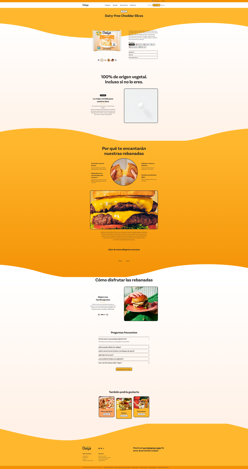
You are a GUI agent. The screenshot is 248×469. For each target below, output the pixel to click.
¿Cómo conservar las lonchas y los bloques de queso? (116, 351)
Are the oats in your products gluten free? (112, 339)
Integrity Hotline (101, 460)
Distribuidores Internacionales (104, 457)
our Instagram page (152, 447)
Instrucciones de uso (133, 57)
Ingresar (163, 5)
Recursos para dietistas (103, 459)
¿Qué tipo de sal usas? (105, 355)
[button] (102, 314)
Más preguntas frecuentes (124, 369)
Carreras (84, 459)
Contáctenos (85, 457)
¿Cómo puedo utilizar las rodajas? (109, 347)
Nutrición (131, 54)
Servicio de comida (102, 456)
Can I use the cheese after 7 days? (110, 363)
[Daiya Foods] (88, 5)
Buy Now (156, 5)
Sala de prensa (85, 456)
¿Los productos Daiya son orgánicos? (111, 359)
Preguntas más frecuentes (88, 460)
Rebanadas (124, 11)
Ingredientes (131, 52)
